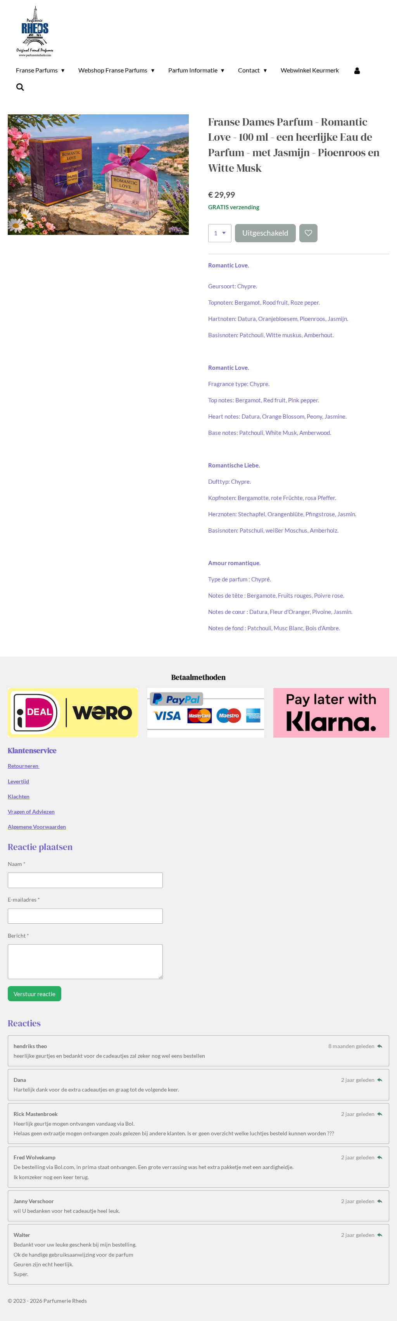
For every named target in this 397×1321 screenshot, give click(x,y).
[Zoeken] (20, 87)
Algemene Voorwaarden (37, 826)
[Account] (357, 70)
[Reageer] (379, 1046)
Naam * (17, 864)
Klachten (18, 796)
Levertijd (18, 781)
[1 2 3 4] (219, 233)
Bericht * (18, 935)
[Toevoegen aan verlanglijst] (308, 233)
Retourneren (24, 765)
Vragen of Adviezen (31, 811)
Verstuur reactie (34, 993)
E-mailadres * (24, 899)
